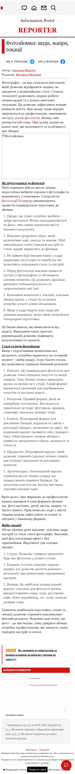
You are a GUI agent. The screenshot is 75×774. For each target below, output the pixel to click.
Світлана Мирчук (24, 70)
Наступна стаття (58, 769)
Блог (7, 729)
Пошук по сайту (37, 769)
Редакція (44, 749)
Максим (27, 725)
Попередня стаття (16, 769)
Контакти (31, 749)
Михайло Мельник (28, 74)
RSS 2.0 (16, 734)
